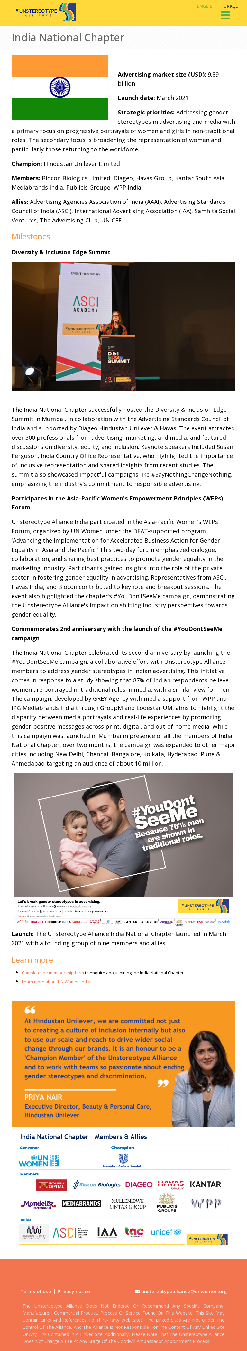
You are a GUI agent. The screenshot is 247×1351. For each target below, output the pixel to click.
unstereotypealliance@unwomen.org (184, 1291)
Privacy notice (74, 1291)
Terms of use (35, 1291)
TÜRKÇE (229, 6)
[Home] (44, 11)
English (206, 6)
